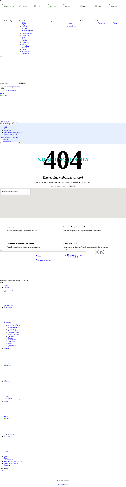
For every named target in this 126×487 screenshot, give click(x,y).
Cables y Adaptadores (26, 24)
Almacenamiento (27, 33)
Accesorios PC (26, 32)
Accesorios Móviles (25, 27)
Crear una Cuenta (63, 484)
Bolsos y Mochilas (24, 40)
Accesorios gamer (27, 30)
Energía (24, 44)
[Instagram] (96, 252)
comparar (7, 465)
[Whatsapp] (102, 252)
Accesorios (101, 23)
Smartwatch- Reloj (13, 333)
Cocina (69, 23)
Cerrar (2, 470)
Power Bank (25, 46)
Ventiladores (25, 48)
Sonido (24, 49)
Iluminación (25, 53)
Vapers (115, 23)
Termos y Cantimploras (71, 25)
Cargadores (25, 42)
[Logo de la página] (63, 69)
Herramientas (26, 51)
